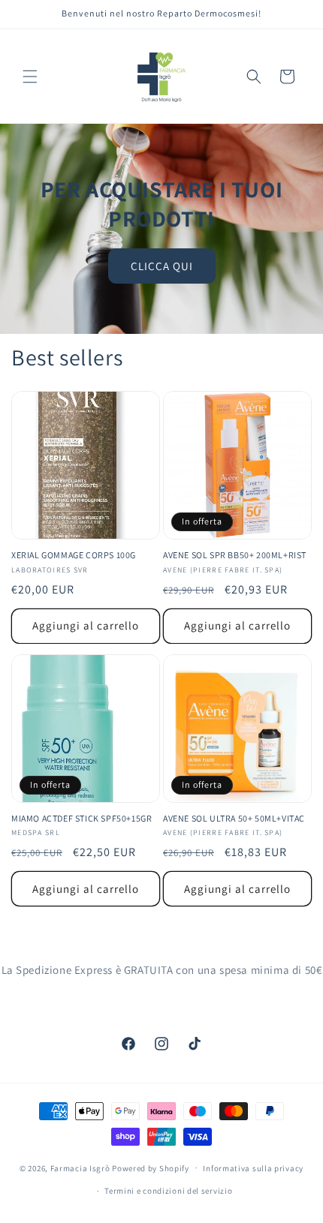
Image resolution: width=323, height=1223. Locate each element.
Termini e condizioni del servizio (168, 1190)
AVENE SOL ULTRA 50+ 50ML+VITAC (234, 818)
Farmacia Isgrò (80, 1167)
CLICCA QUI (162, 265)
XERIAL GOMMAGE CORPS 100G (73, 554)
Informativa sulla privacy (253, 1168)
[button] (30, 76)
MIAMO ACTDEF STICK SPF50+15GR (81, 818)
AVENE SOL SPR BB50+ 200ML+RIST (234, 554)
